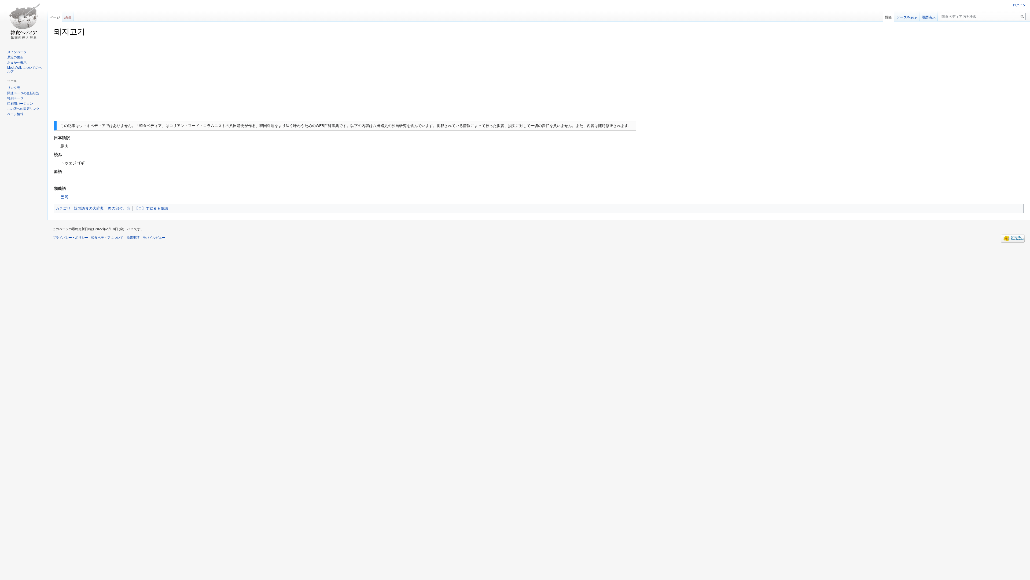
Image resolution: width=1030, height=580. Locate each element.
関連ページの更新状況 (23, 93)
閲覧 (888, 17)
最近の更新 (15, 57)
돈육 (64, 196)
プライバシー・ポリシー (70, 238)
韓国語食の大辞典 (89, 208)
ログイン (1019, 5)
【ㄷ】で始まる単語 (151, 208)
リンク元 (13, 88)
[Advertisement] (539, 79)
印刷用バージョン (20, 104)
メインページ (17, 52)
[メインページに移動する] (23, 21)
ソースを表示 (906, 17)
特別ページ (15, 98)
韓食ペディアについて (107, 238)
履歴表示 (929, 17)
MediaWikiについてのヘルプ (24, 69)
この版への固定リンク (23, 109)
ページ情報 (15, 114)
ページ (55, 17)
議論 (67, 17)
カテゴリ (63, 208)
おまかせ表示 (17, 62)
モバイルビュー (154, 238)
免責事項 (133, 238)
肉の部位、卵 (119, 208)
